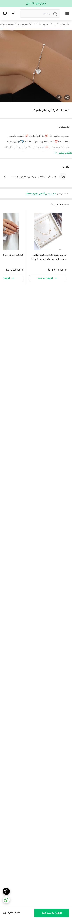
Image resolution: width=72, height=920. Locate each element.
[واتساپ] (6, 899)
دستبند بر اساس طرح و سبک (41, 193)
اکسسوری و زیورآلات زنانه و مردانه (15, 24)
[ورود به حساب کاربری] (14, 13)
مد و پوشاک (42, 24)
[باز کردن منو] (66, 13)
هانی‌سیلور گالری (61, 24)
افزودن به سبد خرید (52, 913)
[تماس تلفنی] (6, 891)
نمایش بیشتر (65, 153)
